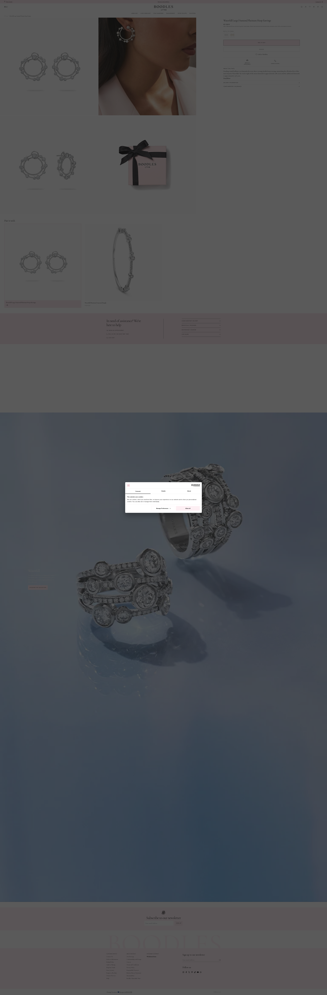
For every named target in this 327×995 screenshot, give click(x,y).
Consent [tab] (138, 491)
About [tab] (189, 491)
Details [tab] (163, 491)
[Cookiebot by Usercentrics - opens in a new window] (192, 485)
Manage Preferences (162, 508)
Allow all (187, 508)
